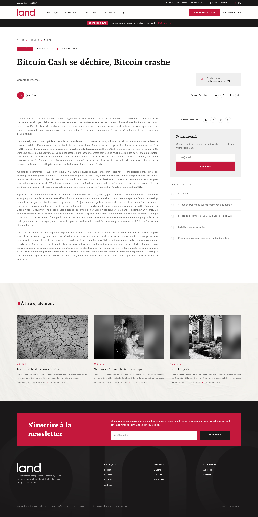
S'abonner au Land (205, 13)
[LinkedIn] (216, 95)
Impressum (123, 506)
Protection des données (75, 506)
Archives (109, 12)
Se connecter (232, 13)
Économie (71, 12)
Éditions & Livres (198, 3)
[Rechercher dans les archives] (122, 12)
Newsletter (181, 3)
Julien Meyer (23, 383)
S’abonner (158, 470)
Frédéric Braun (177, 383)
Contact (223, 3)
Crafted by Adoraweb (231, 506)
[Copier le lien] (238, 95)
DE (239, 3)
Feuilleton (90, 12)
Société (47, 40)
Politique (53, 12)
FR (234, 3)
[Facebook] (223, 95)
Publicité (169, 3)
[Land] (29, 467)
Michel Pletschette (102, 383)
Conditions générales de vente (102, 506)
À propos (212, 3)
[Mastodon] (231, 95)
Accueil (20, 40)
